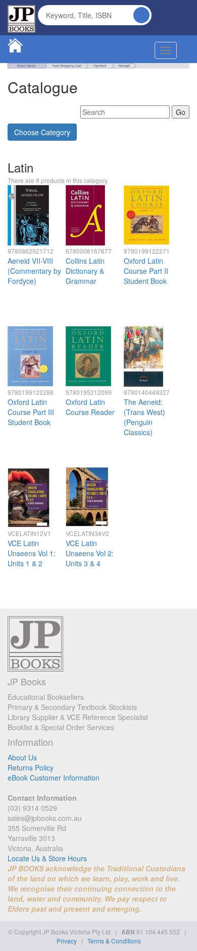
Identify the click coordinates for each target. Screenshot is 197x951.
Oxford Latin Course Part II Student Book (146, 271)
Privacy (67, 940)
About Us (22, 757)
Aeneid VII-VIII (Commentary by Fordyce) (34, 271)
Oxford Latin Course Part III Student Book (31, 412)
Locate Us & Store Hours (47, 858)
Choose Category (42, 132)
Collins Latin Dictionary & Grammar (85, 271)
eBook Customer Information (54, 777)
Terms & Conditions (114, 940)
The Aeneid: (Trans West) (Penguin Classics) (144, 417)
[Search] (141, 15)
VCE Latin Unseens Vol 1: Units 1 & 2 (32, 553)
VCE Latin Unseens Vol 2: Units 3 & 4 (90, 553)
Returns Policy (31, 767)
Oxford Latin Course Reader (90, 407)
